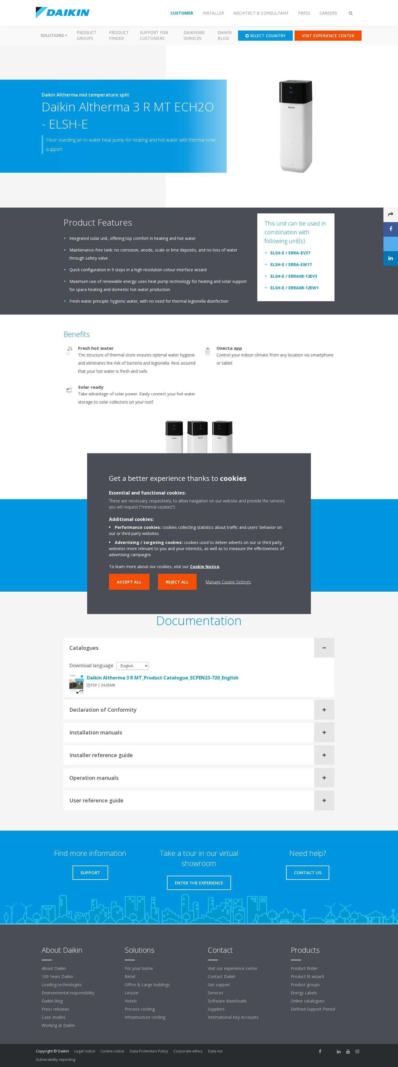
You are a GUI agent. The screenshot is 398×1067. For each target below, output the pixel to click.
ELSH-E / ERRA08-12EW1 (294, 287)
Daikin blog (225, 35)
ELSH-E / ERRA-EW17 (291, 264)
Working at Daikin (58, 1025)
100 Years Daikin (57, 976)
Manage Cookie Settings (228, 582)
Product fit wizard (307, 976)
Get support (219, 984)
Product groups (86, 35)
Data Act (215, 1051)
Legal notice (84, 1051)
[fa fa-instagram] (357, 1051)
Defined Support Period (313, 1009)
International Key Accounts (233, 1017)
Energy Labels (304, 992)
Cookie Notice (204, 566)
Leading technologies (62, 984)
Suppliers (216, 1009)
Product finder (119, 35)
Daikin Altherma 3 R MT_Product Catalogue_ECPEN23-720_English (162, 678)
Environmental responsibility (68, 992)
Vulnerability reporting (55, 1059)
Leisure (131, 992)
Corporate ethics (188, 1051)
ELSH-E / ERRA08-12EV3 (293, 276)
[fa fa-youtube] (348, 1051)
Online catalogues (308, 1001)
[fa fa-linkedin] (339, 1051)
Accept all (129, 582)
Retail (130, 976)
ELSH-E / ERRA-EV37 (290, 253)
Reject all (177, 582)
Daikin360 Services (194, 35)
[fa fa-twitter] (329, 1051)
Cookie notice (112, 1051)
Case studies (54, 1017)
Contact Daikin (221, 976)
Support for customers (154, 35)
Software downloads (227, 1001)
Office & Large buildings (147, 984)
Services (215, 992)
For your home (139, 968)
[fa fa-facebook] (320, 1051)
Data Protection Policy (149, 1051)
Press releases (55, 1009)
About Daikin (54, 968)
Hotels (131, 1001)
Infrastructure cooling (145, 1017)
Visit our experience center (233, 968)
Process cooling (140, 1009)
